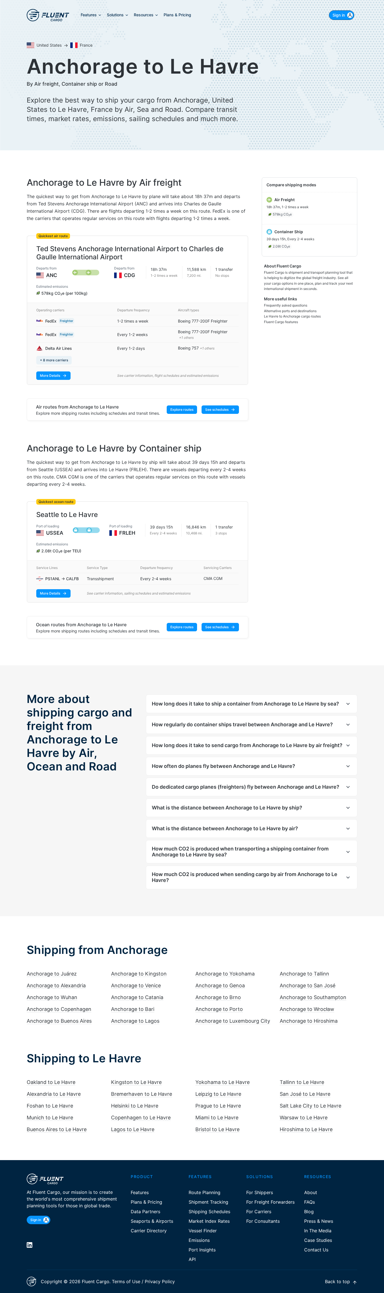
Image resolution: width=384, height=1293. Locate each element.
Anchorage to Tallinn (304, 974)
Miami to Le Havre (216, 1117)
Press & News (318, 1221)
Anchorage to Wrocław (307, 1009)
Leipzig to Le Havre (218, 1094)
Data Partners (145, 1211)
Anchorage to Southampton (313, 997)
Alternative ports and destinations (290, 311)
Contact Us (316, 1250)
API (192, 1259)
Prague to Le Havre (218, 1106)
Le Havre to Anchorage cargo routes (292, 316)
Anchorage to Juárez (52, 974)
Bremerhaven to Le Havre (141, 1094)
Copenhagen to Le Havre (141, 1117)
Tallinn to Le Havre (302, 1082)
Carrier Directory (149, 1230)
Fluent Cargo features (281, 322)
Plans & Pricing (146, 1202)
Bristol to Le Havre (217, 1129)
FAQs (309, 1202)
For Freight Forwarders (270, 1202)
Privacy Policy (160, 1281)
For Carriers (258, 1211)
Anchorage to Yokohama (225, 974)
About (310, 1192)
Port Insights (202, 1250)
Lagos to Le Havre (132, 1129)
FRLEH (127, 533)
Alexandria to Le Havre (54, 1094)
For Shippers (259, 1192)
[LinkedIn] (29, 1245)
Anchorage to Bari (132, 1009)
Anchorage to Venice (136, 985)
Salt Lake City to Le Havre (310, 1106)
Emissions (199, 1240)
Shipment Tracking (208, 1202)
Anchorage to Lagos (135, 1021)
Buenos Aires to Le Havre (57, 1129)
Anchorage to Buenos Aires (59, 1021)
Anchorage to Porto (219, 1009)
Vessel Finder (203, 1230)
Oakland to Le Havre (51, 1082)
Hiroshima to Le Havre (306, 1129)
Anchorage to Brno (218, 997)
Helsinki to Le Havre (134, 1106)
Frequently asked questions (285, 305)
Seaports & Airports (152, 1221)
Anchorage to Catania (137, 997)
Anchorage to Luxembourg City (232, 1021)
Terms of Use (126, 1281)
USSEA (54, 533)
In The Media (317, 1230)
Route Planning (204, 1192)
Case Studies (318, 1240)
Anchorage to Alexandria (56, 985)
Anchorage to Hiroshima (309, 1021)
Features (140, 1192)
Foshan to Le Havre (50, 1106)
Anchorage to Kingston (139, 974)
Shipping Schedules (209, 1211)
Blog (309, 1211)
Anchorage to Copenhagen (59, 1009)
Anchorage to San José (307, 985)
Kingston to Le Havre (136, 1082)
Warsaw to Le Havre (303, 1117)
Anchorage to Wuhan (52, 997)
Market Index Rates (209, 1221)
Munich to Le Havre (50, 1117)
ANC (51, 275)
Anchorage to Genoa (220, 985)
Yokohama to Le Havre (222, 1082)
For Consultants (263, 1221)
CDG (129, 275)
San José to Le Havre (305, 1094)
